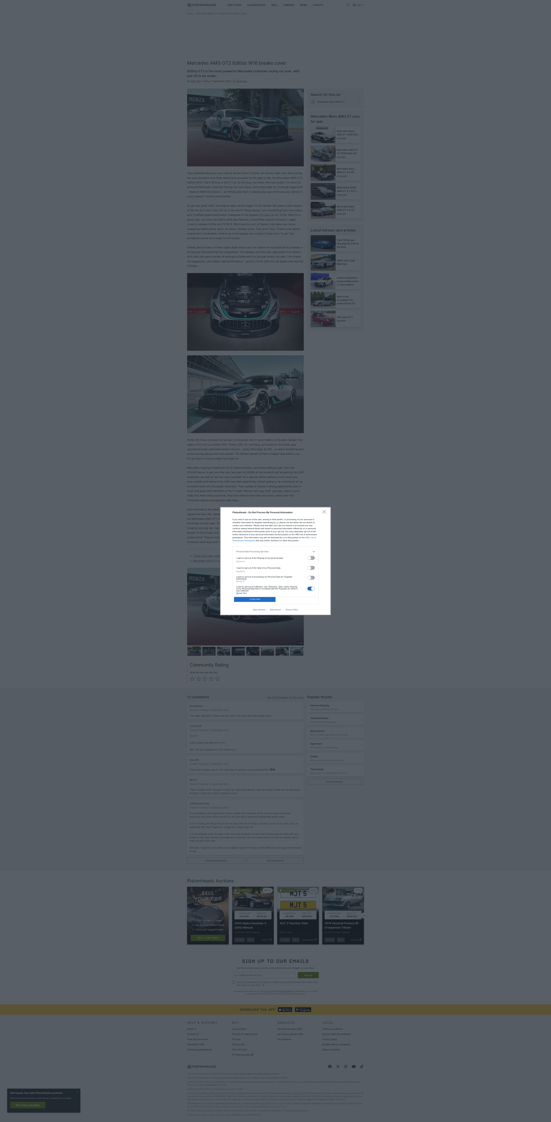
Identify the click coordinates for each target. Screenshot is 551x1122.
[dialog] (275, 561)
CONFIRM (255, 599)
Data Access (275, 609)
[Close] (325, 512)
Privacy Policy (292, 609)
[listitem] (275, 551)
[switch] (311, 558)
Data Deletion (259, 609)
